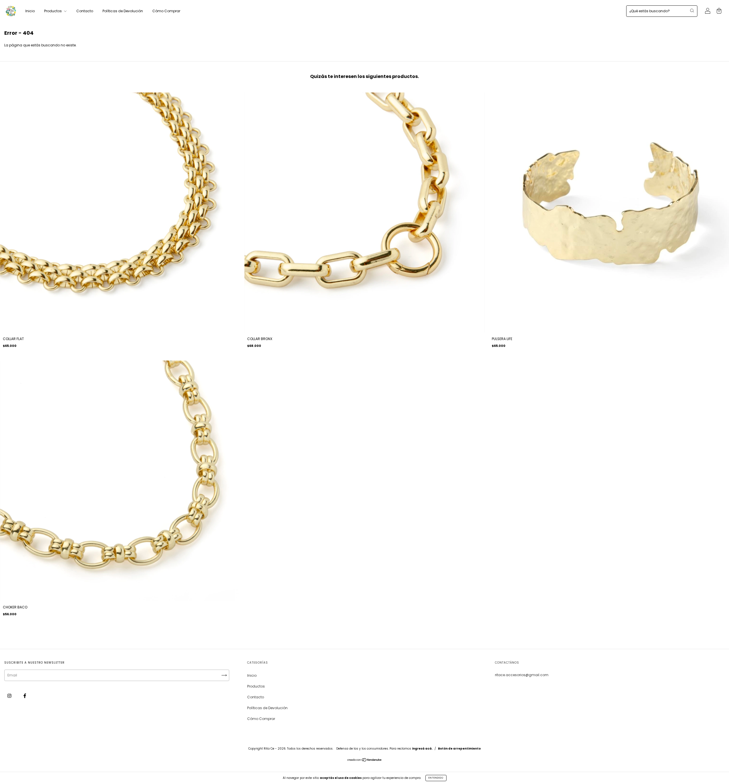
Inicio (30, 11)
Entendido (436, 777)
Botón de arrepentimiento (459, 748)
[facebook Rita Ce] (25, 696)
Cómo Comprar (166, 11)
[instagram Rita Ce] (9, 696)
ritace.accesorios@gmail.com (521, 674)
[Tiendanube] (364, 760)
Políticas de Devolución (123, 11)
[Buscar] (692, 10)
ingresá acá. (422, 748)
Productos (53, 11)
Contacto (84, 11)
